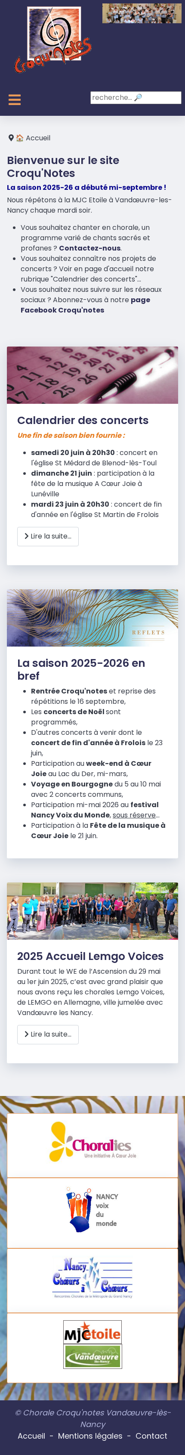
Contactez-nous (89, 248)
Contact (151, 1435)
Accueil (31, 1435)
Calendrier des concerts (83, 420)
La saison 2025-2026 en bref (81, 670)
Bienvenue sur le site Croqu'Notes (63, 167)
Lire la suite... (50, 536)
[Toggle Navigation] (14, 100)
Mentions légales (90, 1435)
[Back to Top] (170, 1439)
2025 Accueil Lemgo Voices (90, 956)
